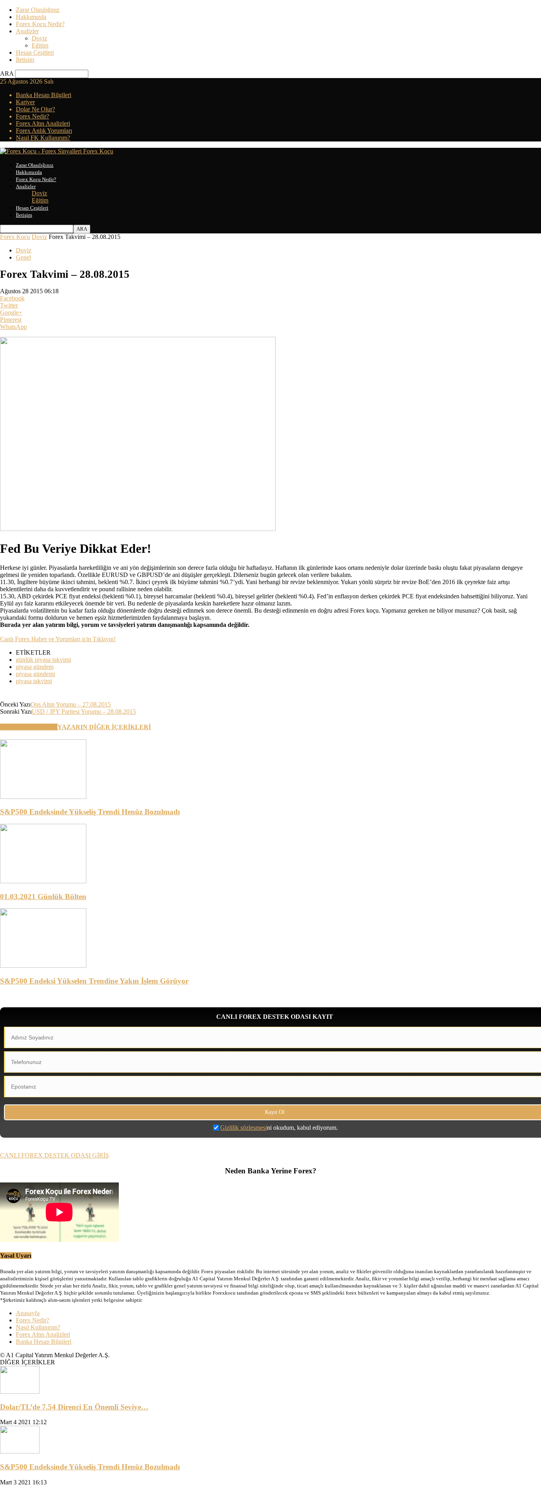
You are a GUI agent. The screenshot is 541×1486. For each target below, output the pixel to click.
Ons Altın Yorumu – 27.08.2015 (70, 704)
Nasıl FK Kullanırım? (43, 137)
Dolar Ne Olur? (35, 109)
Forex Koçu (15, 236)
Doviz (39, 38)
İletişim (25, 59)
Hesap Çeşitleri (35, 52)
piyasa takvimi (34, 681)
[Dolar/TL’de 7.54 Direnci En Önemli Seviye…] (20, 1391)
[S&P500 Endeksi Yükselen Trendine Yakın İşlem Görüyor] (43, 965)
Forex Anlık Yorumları (44, 130)
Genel (23, 257)
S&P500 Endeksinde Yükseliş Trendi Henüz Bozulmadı (90, 812)
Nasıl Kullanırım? (38, 1327)
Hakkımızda (31, 16)
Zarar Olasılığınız (37, 9)
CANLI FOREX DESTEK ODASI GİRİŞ (54, 1155)
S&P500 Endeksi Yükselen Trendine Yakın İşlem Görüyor (94, 981)
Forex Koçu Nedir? (40, 24)
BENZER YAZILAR (28, 727)
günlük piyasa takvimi (43, 659)
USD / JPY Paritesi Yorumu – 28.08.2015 (84, 711)
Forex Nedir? (32, 116)
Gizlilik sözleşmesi (243, 1127)
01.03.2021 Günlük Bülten (43, 896)
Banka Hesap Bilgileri (43, 95)
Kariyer (25, 102)
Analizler (27, 31)
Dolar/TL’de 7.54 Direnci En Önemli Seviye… (74, 1407)
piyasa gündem (34, 666)
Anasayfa (28, 1313)
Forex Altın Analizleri (43, 123)
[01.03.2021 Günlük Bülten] (43, 881)
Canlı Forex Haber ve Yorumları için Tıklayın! (58, 639)
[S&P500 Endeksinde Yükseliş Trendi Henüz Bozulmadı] (43, 796)
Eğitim (40, 45)
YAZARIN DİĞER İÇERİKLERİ (104, 727)
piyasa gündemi (35, 673)
